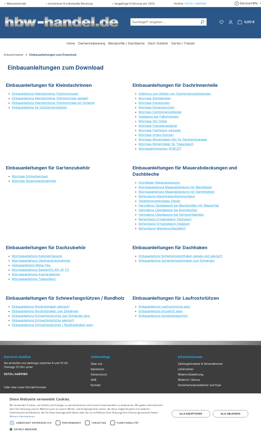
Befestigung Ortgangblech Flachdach (165, 219)
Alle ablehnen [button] (230, 413)
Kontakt (96, 385)
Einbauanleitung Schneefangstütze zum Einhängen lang (51, 316)
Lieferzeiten (186, 369)
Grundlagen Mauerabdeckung (159, 182)
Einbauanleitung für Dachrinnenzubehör (39, 107)
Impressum (97, 369)
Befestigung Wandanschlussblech (162, 228)
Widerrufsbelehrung (190, 374)
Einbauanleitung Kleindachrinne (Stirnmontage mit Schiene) (53, 103)
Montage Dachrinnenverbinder (160, 112)
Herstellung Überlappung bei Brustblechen (168, 210)
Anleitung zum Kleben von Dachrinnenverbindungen (175, 94)
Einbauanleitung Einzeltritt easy (161, 311)
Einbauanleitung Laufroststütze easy (164, 306)
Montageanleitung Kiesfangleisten (36, 274)
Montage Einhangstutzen (156, 107)
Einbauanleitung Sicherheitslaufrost (163, 316)
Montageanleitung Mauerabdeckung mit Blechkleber (175, 187)
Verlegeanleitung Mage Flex (31, 265)
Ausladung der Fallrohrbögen (159, 116)
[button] (87, 429)
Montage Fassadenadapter (158, 126)
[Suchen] (202, 22)
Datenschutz (99, 374)
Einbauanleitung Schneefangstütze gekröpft (43, 320)
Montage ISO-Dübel (153, 121)
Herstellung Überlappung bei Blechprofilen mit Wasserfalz (179, 205)
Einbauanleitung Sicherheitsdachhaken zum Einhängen (177, 260)
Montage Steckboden (154, 103)
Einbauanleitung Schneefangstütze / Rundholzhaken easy (52, 325)
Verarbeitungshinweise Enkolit (159, 201)
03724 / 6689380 (196, 3)
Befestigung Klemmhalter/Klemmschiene (167, 196)
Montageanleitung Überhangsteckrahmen (41, 260)
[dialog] (130, 413)
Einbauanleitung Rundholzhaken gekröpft (41, 306)
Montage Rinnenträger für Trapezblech (166, 144)
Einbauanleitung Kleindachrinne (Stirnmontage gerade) (50, 98)
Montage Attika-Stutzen (156, 135)
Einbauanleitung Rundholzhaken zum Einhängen (45, 311)
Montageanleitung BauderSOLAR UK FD (40, 270)
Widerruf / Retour (189, 379)
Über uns (96, 363)
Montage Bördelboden (155, 98)
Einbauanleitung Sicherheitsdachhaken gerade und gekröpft (180, 256)
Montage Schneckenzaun (30, 176)
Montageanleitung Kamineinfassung (37, 256)
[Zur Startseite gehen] (62, 21)
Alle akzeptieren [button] (190, 413)
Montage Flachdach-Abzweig (160, 130)
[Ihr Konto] (230, 22)
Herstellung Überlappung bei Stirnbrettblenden (171, 215)
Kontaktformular (36, 387)
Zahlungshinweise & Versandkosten (200, 363)
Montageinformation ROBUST (160, 149)
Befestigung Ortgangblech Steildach (164, 224)
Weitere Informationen (22, 416)
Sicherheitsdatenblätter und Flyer (199, 385)
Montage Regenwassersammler (34, 181)
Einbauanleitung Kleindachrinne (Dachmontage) (45, 94)
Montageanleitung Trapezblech (34, 279)
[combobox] (164, 22)
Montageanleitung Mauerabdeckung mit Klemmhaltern (177, 192)
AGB (93, 379)
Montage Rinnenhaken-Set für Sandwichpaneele (173, 139)
